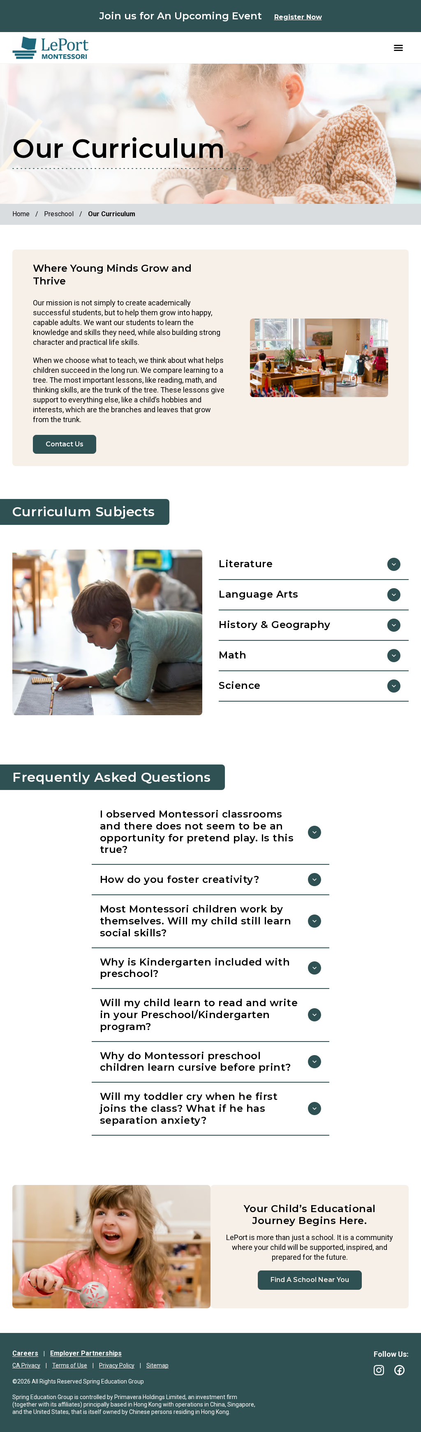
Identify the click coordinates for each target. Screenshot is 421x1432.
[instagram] (379, 1370)
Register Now (298, 17)
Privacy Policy (116, 1365)
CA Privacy (26, 1365)
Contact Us (64, 444)
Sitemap (157, 1365)
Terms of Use (69, 1365)
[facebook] (399, 1370)
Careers (25, 1353)
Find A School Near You (310, 1280)
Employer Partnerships (86, 1353)
